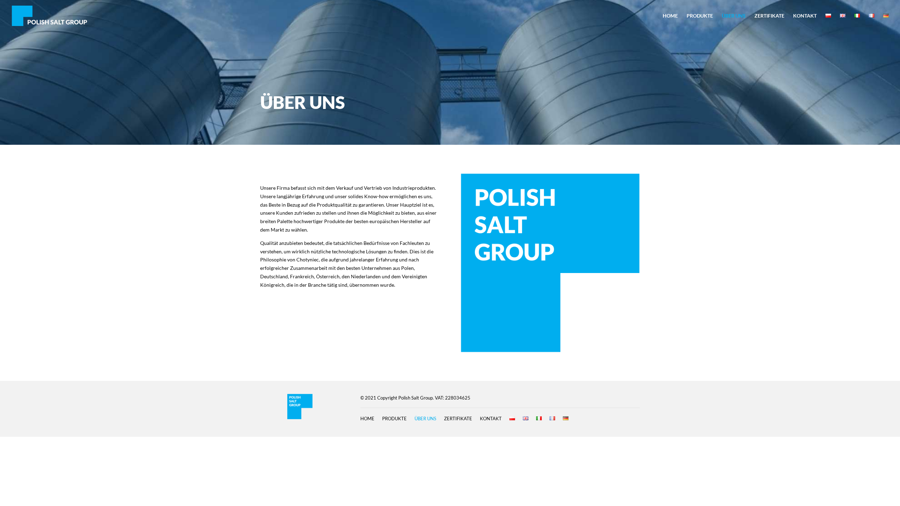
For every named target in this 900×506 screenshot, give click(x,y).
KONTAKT (805, 16)
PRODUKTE (700, 16)
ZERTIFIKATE (769, 16)
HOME (670, 16)
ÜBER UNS (734, 16)
